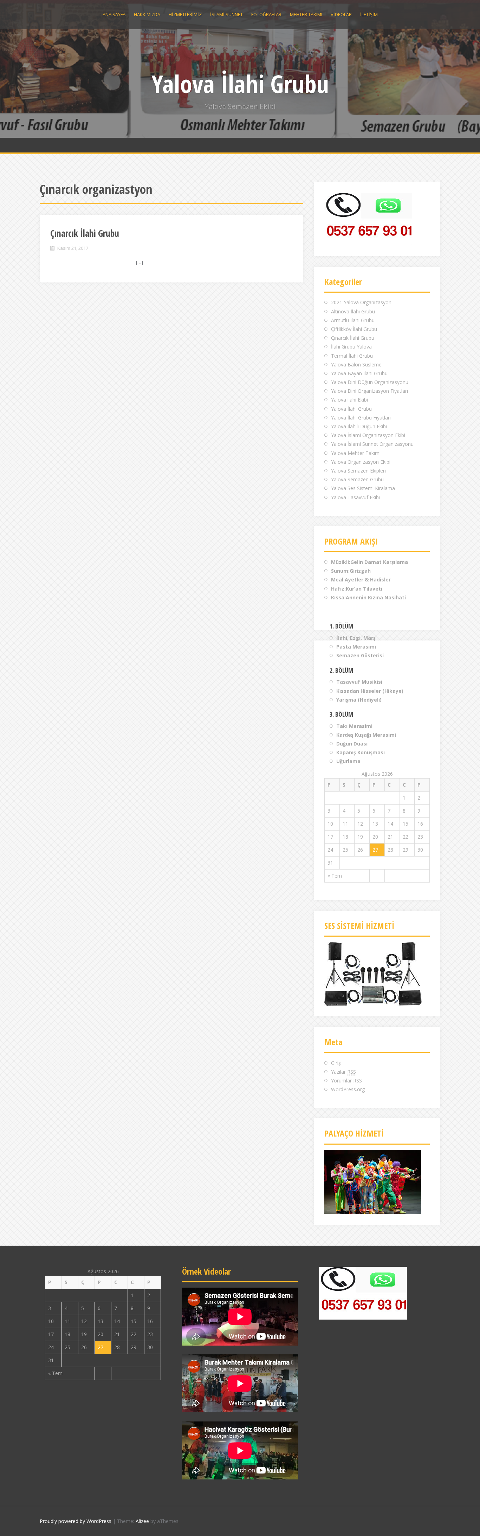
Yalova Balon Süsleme (356, 364)
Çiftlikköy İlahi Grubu (354, 329)
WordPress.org (348, 1089)
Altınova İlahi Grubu (353, 311)
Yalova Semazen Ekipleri (358, 470)
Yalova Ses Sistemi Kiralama (363, 488)
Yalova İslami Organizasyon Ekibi (368, 435)
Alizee (142, 1521)
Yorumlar (346, 1080)
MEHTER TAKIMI (306, 14)
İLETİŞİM (369, 14)
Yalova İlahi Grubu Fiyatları (361, 417)
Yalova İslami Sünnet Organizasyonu (372, 444)
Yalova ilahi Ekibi (349, 399)
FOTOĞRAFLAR (266, 14)
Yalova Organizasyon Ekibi (360, 461)
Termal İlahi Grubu (352, 355)
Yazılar (343, 1071)
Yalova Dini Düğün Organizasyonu (369, 382)
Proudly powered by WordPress (75, 1521)
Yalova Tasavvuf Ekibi (355, 497)
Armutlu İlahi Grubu (353, 320)
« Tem (334, 875)
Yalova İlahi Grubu (240, 83)
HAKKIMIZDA (147, 14)
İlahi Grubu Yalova (351, 346)
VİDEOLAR (341, 14)
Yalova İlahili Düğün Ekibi (359, 426)
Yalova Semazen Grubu (357, 479)
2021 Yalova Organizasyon (361, 302)
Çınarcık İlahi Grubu (84, 233)
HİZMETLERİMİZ (185, 14)
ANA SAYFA (114, 14)
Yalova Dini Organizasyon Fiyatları (369, 391)
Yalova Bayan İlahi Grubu (359, 373)
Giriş (336, 1063)
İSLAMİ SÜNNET (226, 14)
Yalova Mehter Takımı (356, 453)
